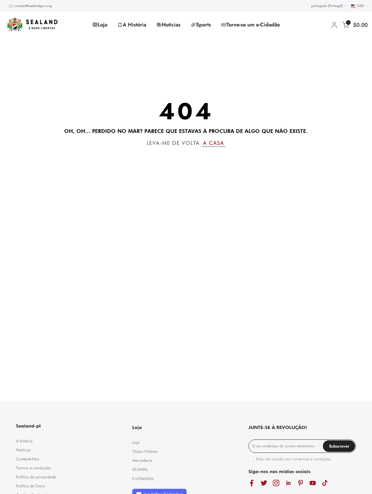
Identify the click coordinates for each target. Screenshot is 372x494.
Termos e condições (33, 468)
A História (134, 24)
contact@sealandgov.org (33, 5)
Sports (203, 24)
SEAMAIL (140, 469)
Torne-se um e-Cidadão (253, 24)
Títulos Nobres (145, 451)
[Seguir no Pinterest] (300, 483)
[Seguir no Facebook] (251, 483)
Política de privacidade (36, 477)
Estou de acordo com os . (294, 459)
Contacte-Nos (27, 459)
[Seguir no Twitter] (264, 483)
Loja (102, 24)
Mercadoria (142, 460)
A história (24, 441)
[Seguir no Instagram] (276, 483)
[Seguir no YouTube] (313, 483)
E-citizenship (143, 478)
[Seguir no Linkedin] (288, 483)
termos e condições (314, 459)
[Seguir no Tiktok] (325, 483)
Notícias (171, 24)
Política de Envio (30, 486)
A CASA (213, 143)
